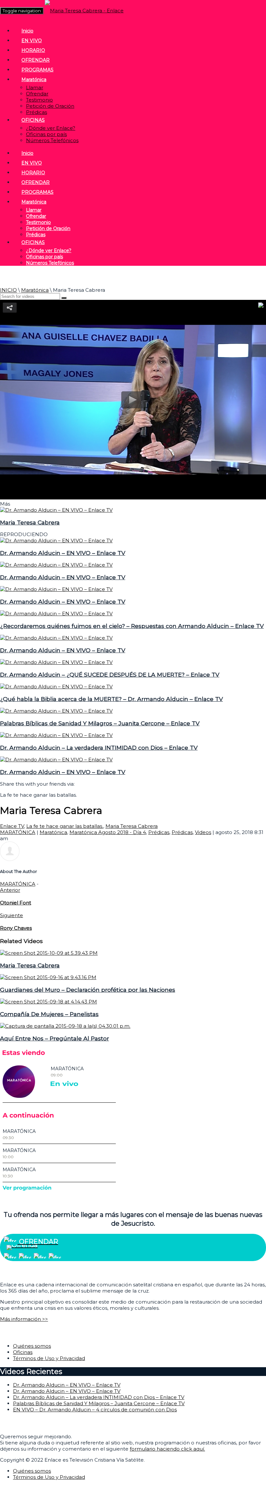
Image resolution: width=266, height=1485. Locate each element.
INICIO (8, 290)
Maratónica (33, 79)
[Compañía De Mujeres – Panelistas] (48, 1002)
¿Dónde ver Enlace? (50, 128)
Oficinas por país (46, 134)
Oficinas (22, 1352)
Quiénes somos (32, 1346)
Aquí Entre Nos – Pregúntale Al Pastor (54, 1038)
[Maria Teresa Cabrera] (56, 510)
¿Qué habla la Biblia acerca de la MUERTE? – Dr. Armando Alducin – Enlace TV (111, 698)
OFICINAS (33, 120)
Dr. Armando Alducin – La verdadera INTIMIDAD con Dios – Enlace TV (99, 747)
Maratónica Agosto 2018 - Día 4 (107, 832)
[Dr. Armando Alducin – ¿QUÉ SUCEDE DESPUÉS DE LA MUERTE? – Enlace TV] (56, 662)
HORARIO (33, 50)
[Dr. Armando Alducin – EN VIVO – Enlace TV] (56, 540)
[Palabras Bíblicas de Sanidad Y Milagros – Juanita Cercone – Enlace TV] (56, 711)
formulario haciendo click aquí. (167, 1449)
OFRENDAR (35, 60)
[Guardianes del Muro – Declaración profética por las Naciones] (48, 977)
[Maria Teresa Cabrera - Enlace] (84, 10)
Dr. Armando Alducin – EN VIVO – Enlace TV (62, 552)
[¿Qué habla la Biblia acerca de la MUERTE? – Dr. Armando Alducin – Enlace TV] (56, 686)
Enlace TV (12, 826)
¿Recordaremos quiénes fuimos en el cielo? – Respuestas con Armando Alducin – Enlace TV (132, 625)
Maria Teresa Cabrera (30, 522)
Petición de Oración (50, 106)
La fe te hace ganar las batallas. (64, 826)
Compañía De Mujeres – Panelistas (49, 1014)
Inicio (27, 31)
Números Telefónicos (52, 140)
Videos (203, 832)
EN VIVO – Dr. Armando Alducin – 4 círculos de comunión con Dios (95, 1409)
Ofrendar (37, 94)
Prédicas (36, 112)
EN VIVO (31, 40)
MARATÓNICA (17, 832)
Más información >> (24, 1319)
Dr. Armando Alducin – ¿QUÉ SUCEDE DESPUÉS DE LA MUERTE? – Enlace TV (109, 674)
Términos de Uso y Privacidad (49, 1358)
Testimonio (39, 100)
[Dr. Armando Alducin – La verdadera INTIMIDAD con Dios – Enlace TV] (56, 735)
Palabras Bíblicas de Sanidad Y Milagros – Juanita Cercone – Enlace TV (100, 723)
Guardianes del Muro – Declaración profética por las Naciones (87, 989)
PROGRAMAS (37, 70)
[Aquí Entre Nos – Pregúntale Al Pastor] (65, 1026)
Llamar (34, 87)
